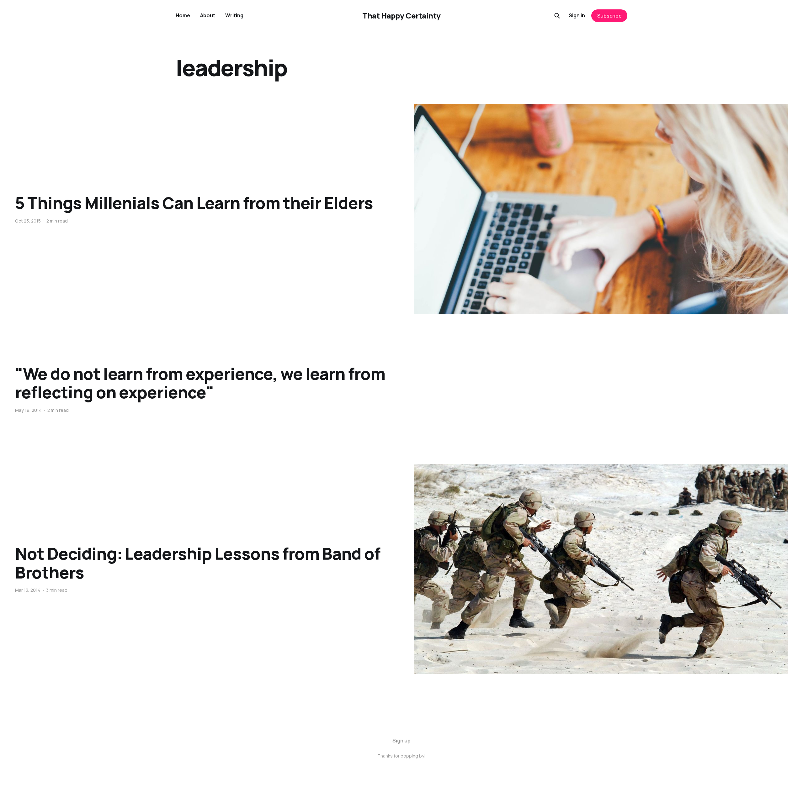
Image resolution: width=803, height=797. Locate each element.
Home (183, 15)
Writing (234, 15)
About (207, 15)
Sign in (577, 15)
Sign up (401, 740)
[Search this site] (557, 15)
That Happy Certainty (401, 15)
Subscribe (609, 15)
